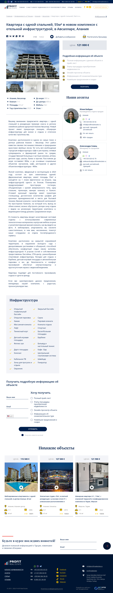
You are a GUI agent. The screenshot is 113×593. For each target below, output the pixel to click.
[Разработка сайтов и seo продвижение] (100, 589)
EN (89, 2)
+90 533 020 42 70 (89, 159)
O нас (28, 7)
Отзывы (70, 7)
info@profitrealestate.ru (100, 2)
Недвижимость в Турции (23, 16)
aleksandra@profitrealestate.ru (94, 161)
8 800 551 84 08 (40, 579)
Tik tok (62, 579)
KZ (36, 2)
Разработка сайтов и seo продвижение (83, 588)
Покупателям (54, 7)
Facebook (63, 569)
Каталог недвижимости (40, 7)
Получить (84, 87)
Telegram (63, 582)
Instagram (63, 575)
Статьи (63, 7)
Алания (37, 16)
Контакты (78, 7)
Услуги (7, 573)
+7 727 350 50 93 (40, 573)
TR (21, 2)
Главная (22, 7)
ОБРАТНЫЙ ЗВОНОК (101, 7)
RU (68, 2)
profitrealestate (92, 571)
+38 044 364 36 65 (40, 576)
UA (53, 2)
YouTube (62, 572)
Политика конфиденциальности (52, 589)
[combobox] (10, 416)
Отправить (32, 429)
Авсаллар (46, 16)
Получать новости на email (34, 435)
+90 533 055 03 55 (89, 122)
